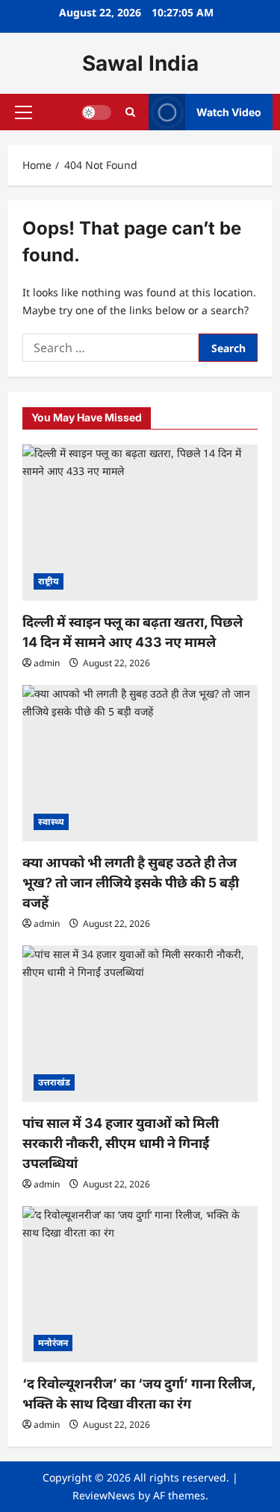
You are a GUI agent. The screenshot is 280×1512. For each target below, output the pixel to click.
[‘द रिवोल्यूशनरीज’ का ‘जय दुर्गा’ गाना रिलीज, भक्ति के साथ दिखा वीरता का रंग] (140, 1284)
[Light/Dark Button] (96, 112)
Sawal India (140, 63)
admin (47, 663)
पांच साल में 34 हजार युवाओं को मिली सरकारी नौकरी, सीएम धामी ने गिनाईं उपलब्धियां (120, 1143)
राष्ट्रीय (48, 581)
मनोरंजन (53, 1342)
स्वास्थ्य (51, 821)
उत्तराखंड (54, 1082)
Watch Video (228, 112)
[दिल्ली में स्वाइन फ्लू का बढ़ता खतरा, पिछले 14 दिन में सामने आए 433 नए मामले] (140, 522)
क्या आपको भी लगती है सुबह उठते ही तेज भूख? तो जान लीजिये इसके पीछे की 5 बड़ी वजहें (130, 882)
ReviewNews (103, 1495)
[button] (23, 112)
